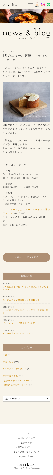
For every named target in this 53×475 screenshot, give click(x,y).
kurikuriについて (26, 438)
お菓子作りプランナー (26, 447)
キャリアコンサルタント (15, 369)
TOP (26, 433)
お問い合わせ (27, 456)
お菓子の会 (8, 362)
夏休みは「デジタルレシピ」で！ (19, 333)
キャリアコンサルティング (26, 452)
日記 (5, 355)
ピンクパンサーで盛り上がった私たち (21, 323)
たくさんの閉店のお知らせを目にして (21, 300)
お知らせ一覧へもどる (26, 257)
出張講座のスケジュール (16, 385)
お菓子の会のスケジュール (17, 381)
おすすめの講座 (10, 376)
